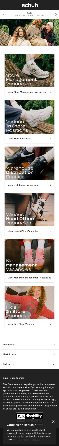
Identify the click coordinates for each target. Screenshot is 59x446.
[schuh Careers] (30, 5)
